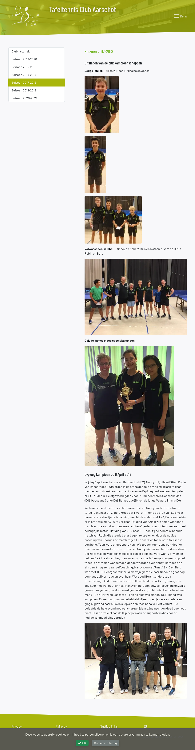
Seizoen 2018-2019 (24, 90)
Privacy (16, 726)
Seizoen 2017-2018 (24, 82)
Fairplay (61, 726)
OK (84, 743)
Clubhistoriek (21, 51)
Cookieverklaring (105, 743)
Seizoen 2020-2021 (24, 98)
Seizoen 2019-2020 (24, 59)
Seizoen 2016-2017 (24, 74)
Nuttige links (108, 726)
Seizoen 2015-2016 (24, 67)
